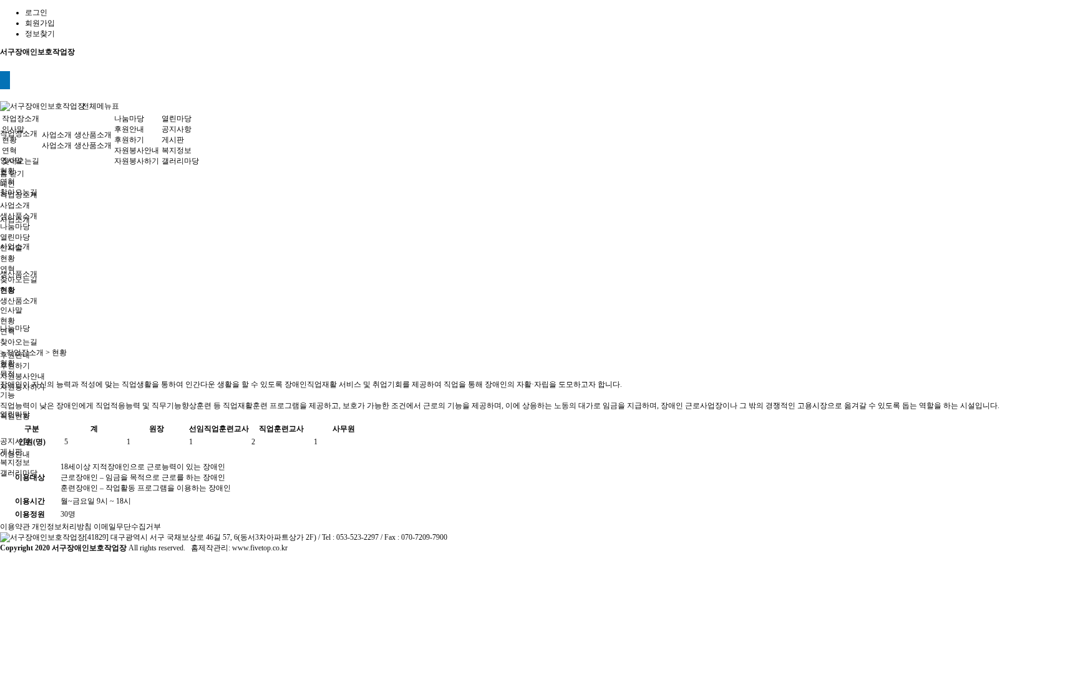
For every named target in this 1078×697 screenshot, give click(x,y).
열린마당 (177, 118)
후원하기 (15, 365)
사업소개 (57, 134)
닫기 (16, 173)
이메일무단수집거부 (127, 526)
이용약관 (15, 526)
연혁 (9, 150)
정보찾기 (40, 33)
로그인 (36, 12)
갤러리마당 (180, 161)
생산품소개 (18, 274)
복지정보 (15, 462)
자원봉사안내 (22, 376)
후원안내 (129, 129)
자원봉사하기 (136, 161)
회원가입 (40, 23)
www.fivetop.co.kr (260, 547)
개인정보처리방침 (62, 526)
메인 (7, 184)
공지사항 (15, 441)
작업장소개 (20, 118)
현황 (9, 139)
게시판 (173, 139)
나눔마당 (15, 328)
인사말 (13, 129)
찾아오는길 (20, 161)
